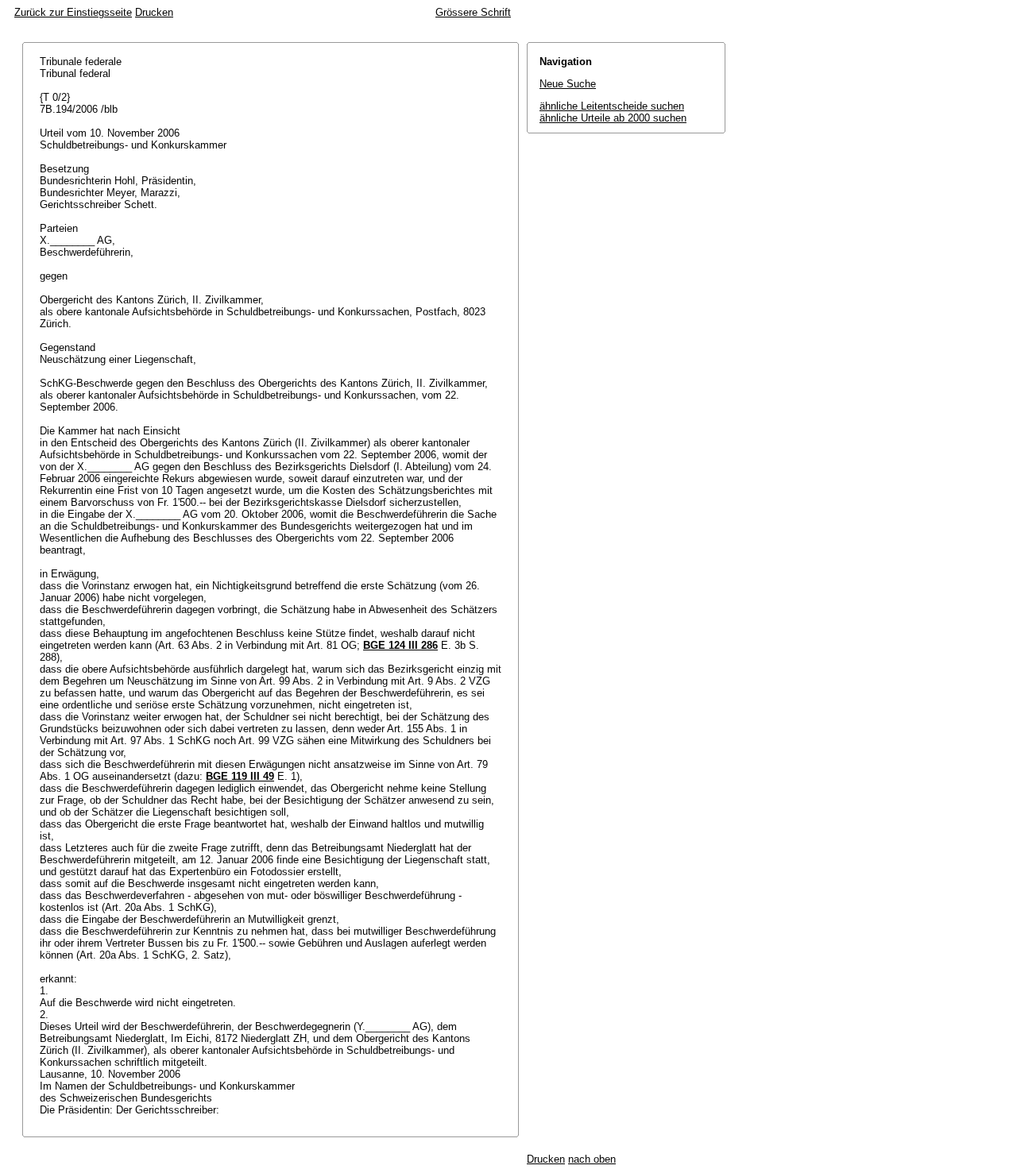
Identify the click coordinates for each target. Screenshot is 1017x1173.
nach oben (592, 1159)
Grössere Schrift (473, 12)
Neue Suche (567, 84)
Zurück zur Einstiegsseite (73, 12)
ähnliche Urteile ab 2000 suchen (612, 118)
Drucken (154, 12)
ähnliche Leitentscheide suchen (611, 106)
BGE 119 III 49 (240, 776)
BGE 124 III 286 (400, 645)
